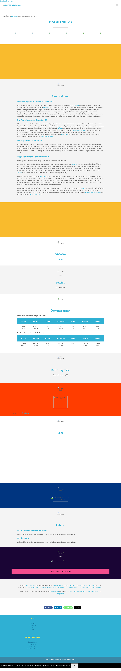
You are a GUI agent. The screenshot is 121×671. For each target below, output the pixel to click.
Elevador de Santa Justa (93, 192)
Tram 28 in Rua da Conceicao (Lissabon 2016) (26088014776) (46, 587)
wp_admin (14, 16)
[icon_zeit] (35, 33)
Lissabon (76, 105)
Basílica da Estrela (47, 136)
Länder (32, 623)
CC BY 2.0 (70, 587)
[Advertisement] (60, 62)
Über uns (32, 646)
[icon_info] (18, 33)
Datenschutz (32, 642)
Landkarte (32, 625)
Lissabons (43, 176)
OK (75, 665)
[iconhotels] (103, 33)
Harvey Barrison (29, 585)
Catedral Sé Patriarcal (79, 130)
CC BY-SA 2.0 (83, 585)
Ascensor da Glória (35, 194)
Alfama (60, 128)
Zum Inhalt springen (6, 1)
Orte (32, 627)
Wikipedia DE (54, 591)
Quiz (32, 630)
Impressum (32, 644)
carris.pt (60, 259)
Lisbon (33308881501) (91, 587)
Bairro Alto (65, 134)
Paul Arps (91, 585)
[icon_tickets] (86, 33)
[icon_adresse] (69, 33)
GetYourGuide (24, 413)
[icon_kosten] (52, 33)
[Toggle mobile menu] (117, 5)
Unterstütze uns (32, 648)
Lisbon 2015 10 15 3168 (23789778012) (66, 585)
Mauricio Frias (79, 587)
